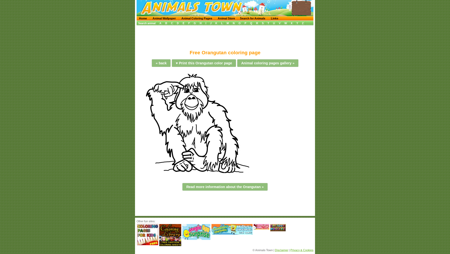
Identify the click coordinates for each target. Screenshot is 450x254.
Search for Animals (252, 18)
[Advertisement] (225, 36)
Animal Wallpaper (164, 18)
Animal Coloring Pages (196, 18)
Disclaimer (281, 250)
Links (274, 18)
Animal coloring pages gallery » (267, 63)
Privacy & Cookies (301, 250)
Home (143, 18)
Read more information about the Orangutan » (225, 187)
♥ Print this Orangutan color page (204, 63)
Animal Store (226, 18)
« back (161, 63)
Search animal (147, 23)
